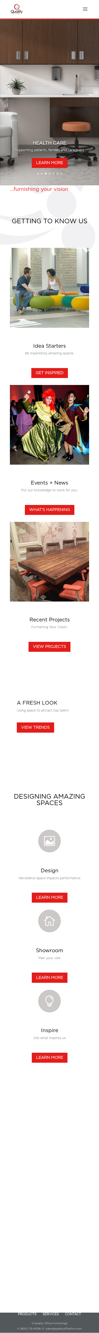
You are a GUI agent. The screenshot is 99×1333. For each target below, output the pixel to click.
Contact (73, 1314)
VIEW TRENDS (35, 727)
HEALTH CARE (49, 143)
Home (25, 1308)
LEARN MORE (49, 163)
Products (27, 1314)
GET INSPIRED (50, 373)
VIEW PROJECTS (49, 647)
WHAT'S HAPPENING (49, 510)
